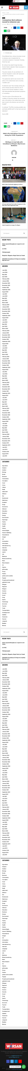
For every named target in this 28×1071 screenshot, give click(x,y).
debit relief (5, 491)
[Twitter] (12, 1061)
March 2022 (5, 380)
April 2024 (4, 326)
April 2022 (4, 378)
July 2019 (4, 447)
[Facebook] (8, 1061)
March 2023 (5, 354)
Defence (4, 493)
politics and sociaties (7, 575)
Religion (4, 588)
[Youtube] (20, 1061)
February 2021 (5, 408)
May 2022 (4, 376)
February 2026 (5, 278)
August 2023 (5, 343)
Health (3, 526)
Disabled (4, 502)
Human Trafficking (6, 532)
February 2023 (5, 356)
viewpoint (4, 621)
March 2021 (5, 406)
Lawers (4, 552)
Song (3, 597)
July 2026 (4, 270)
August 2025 (5, 291)
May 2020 (4, 427)
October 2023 (5, 339)
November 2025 (6, 285)
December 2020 (6, 412)
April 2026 (4, 276)
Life (3, 554)
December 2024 (6, 309)
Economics (5, 506)
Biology (4, 472)
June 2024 (4, 322)
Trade (3, 608)
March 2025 (5, 302)
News (3, 560)
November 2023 (6, 337)
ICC (3, 539)
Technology (5, 601)
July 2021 (4, 397)
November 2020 (6, 415)
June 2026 (4, 272)
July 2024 (4, 320)
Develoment (5, 498)
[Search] (24, 233)
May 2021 (4, 402)
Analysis (4, 467)
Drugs (3, 504)
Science (4, 591)
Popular (4, 578)
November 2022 (6, 363)
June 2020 (4, 425)
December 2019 (6, 438)
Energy (4, 515)
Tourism (4, 606)
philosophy (5, 569)
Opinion (4, 567)
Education (4, 511)
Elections (4, 513)
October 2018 (5, 451)
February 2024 (5, 330)
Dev (3, 496)
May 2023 (4, 350)
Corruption (5, 480)
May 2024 (4, 324)
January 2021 (5, 410)
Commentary (5, 478)
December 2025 (6, 283)
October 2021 (5, 391)
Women (4, 625)
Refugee (4, 584)
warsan (4, 24)
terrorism (4, 604)
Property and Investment (8, 580)
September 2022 (6, 367)
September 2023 (6, 341)
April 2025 (4, 300)
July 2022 (4, 371)
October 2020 (5, 417)
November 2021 (6, 389)
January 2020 (5, 436)
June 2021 (4, 399)
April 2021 (4, 404)
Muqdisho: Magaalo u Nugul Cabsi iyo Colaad (13, 255)
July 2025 (4, 294)
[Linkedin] (16, 1061)
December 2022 (6, 361)
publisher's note (6, 582)
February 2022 (5, 382)
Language (4, 550)
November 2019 (6, 440)
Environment (5, 517)
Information (5, 543)
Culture (4, 487)
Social (3, 595)
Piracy (3, 571)
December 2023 (6, 335)
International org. (6, 545)
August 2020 (5, 421)
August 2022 (5, 369)
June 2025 (4, 296)
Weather (4, 623)
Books (3, 474)
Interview (4, 547)
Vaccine (4, 619)
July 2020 (4, 423)
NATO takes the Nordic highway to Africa (12, 184)
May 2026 (4, 274)
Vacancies (4, 616)
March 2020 (5, 432)
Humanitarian (5, 534)
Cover (3, 483)
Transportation (6, 610)
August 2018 (5, 453)
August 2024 (5, 317)
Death (3, 489)
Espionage (4, 519)
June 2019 (4, 449)
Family (4, 521)
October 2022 (5, 365)
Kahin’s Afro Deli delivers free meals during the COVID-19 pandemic (14, 134)
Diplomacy (4, 500)
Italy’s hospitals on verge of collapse (11, 225)
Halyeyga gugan (6, 252)
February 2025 (5, 304)
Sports (4, 599)
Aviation (4, 470)
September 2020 (6, 419)
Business (4, 476)
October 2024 (5, 313)
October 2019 (5, 443)
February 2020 (5, 434)
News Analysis (5, 562)
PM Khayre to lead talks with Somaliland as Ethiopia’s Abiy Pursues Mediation (14, 144)
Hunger (4, 537)
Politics (4, 573)
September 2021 (6, 393)
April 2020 (4, 430)
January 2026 (5, 281)
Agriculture (5, 465)
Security (4, 593)
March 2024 (5, 328)
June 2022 (4, 373)
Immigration (5, 541)
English (17, 1)
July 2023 (4, 345)
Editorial (4, 509)
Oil (3, 565)
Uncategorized (6, 612)
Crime (3, 485)
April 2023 (4, 352)
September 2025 (6, 289)
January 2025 (5, 307)
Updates (4, 614)
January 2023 (5, 358)
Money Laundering (6, 558)
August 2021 (5, 395)
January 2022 (5, 384)
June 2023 (4, 348)
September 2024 (6, 315)
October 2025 (5, 287)
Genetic (4, 524)
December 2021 (6, 386)
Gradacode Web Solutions (16, 1069)
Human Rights (5, 530)
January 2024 (5, 332)
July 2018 (4, 455)
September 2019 (6, 445)
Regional (4, 586)
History (4, 528)
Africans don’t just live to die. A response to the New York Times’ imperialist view (13, 204)
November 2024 (6, 311)
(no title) (4, 248)
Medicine (4, 556)
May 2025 (4, 298)
